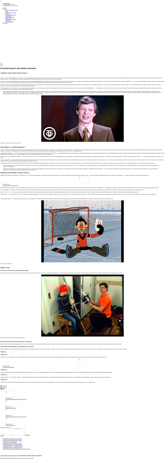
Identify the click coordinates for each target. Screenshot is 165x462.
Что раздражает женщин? (8, 367)
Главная (5, 7)
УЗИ (7, 11)
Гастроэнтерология (10, 17)
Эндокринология (9, 21)
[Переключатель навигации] (1, 49)
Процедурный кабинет (11, 19)
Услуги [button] (4, 9)
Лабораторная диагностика (12, 10)
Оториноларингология (11, 14)
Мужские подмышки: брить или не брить (12, 439)
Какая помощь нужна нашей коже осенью (12, 444)
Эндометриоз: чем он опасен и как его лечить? (16, 416)
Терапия (7, 13)
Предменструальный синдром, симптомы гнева (16, 399)
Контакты (5, 23)
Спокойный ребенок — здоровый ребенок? (12, 446)
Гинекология (8, 16)
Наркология (8, 20)
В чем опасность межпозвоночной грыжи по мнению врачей (16, 449)
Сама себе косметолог (10, 425)
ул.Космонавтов (6, 3)
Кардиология (8, 18)
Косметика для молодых (11, 408)
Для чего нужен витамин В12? (10, 442)
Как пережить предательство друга (10, 185)
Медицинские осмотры (11, 12)
